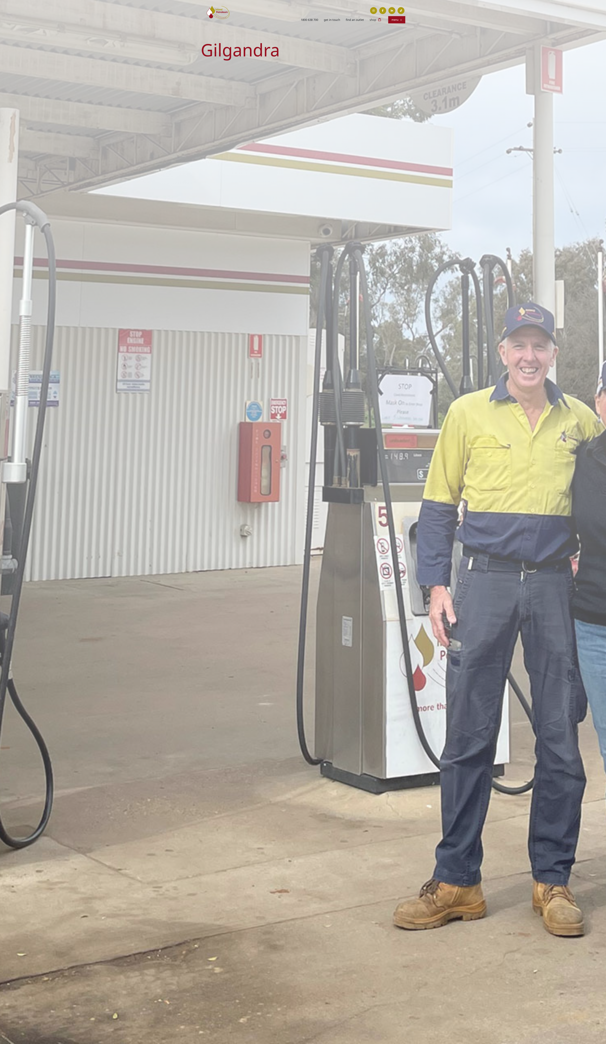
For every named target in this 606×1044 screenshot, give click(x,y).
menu (395, 19)
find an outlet (355, 20)
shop (373, 20)
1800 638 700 (309, 20)
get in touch (332, 20)
